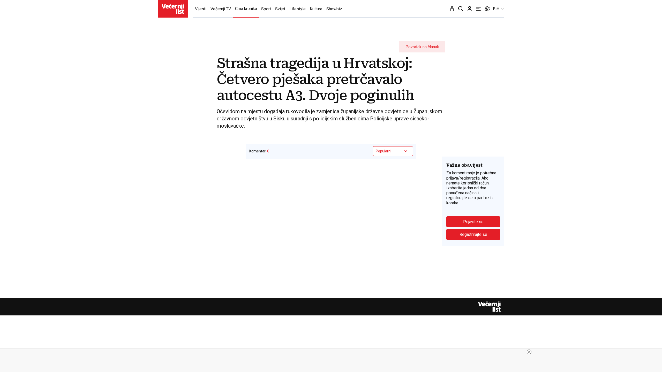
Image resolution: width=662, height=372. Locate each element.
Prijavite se (473, 221)
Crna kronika (246, 8)
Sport (266, 8)
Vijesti (200, 8)
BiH (496, 8)
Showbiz (334, 8)
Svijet (280, 8)
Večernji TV (220, 8)
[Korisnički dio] (470, 9)
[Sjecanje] (452, 9)
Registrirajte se (473, 234)
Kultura (316, 8)
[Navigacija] (478, 9)
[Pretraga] (461, 9)
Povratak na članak (422, 46)
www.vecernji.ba (173, 9)
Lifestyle (297, 8)
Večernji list (489, 306)
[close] (529, 352)
